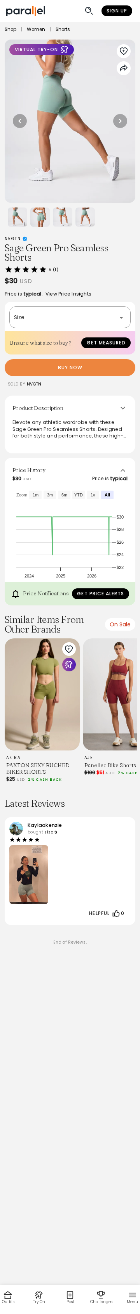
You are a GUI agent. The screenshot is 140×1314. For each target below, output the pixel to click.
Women (36, 29)
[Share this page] (124, 68)
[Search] (89, 11)
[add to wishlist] (69, 649)
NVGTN (14, 238)
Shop (10, 29)
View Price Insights (68, 293)
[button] (70, 317)
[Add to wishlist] (124, 51)
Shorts (63, 29)
